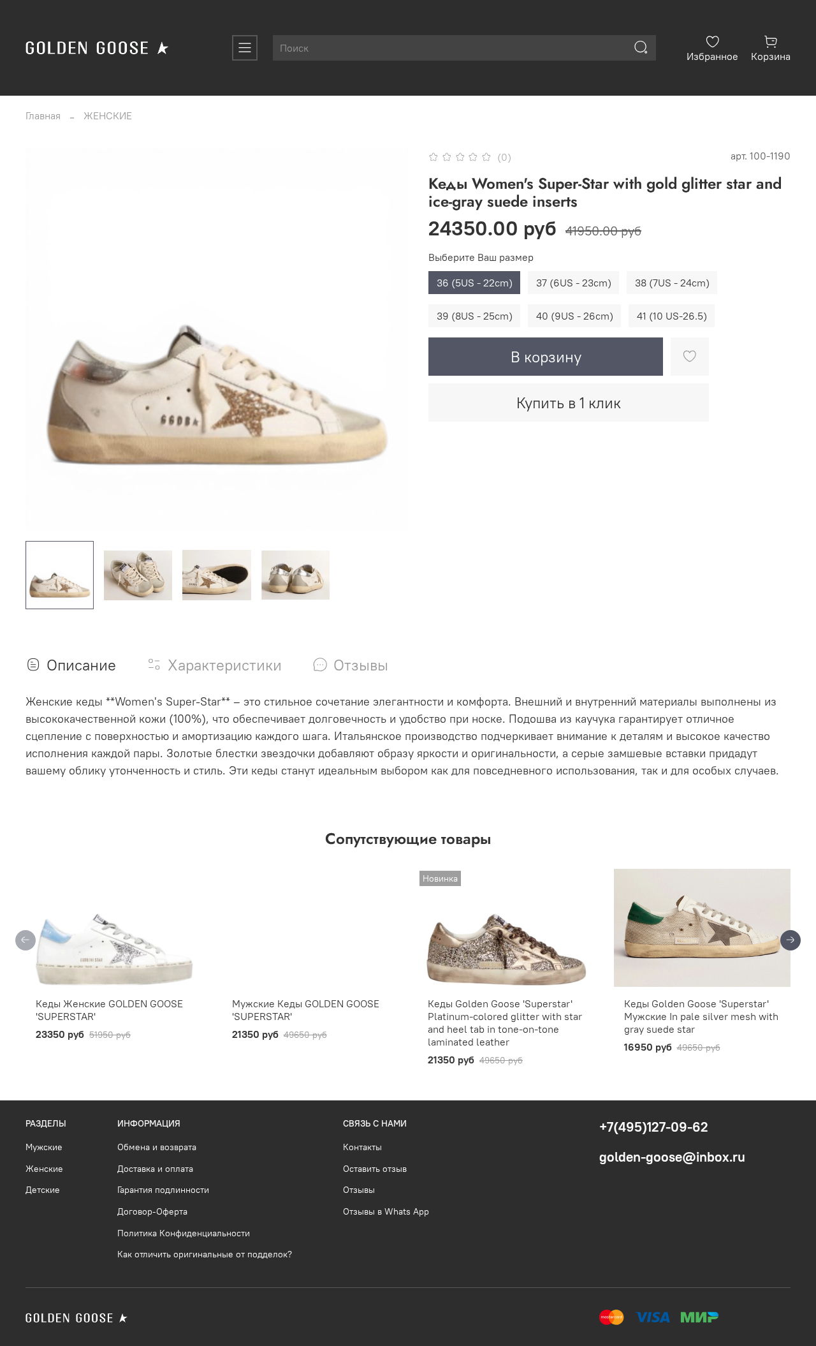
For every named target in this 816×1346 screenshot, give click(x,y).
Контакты (362, 1147)
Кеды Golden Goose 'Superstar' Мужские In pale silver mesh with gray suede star (701, 1016)
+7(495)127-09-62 (653, 1126)
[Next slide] (387, 339)
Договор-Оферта (152, 1211)
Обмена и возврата (156, 1147)
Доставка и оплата (155, 1168)
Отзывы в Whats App (386, 1211)
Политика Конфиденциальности (183, 1233)
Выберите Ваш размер (481, 257)
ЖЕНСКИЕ (108, 115)
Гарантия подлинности (163, 1189)
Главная (43, 115)
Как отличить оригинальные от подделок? (204, 1254)
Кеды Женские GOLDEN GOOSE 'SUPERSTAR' (109, 1010)
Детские (43, 1189)
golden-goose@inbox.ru (672, 1156)
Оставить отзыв (375, 1168)
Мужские (44, 1147)
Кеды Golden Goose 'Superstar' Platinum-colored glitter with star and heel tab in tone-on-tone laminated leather (505, 1022)
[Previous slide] (46, 339)
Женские (44, 1168)
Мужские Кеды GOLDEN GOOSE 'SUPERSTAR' (305, 1010)
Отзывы (359, 1189)
